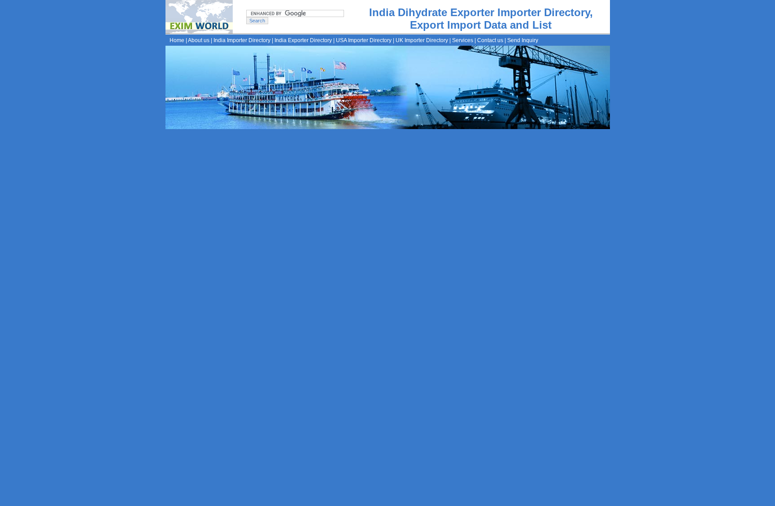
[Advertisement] (420, 166)
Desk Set (495, 362)
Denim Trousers (456, 362)
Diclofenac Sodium (311, 362)
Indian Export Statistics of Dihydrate (305, 255)
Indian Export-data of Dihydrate (299, 243)
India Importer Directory (241, 40)
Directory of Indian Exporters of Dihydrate (314, 232)
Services (462, 40)
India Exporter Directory (303, 40)
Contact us (490, 40)
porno (171, 133)
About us (198, 40)
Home (177, 40)
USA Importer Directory (364, 40)
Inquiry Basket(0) (432, 499)
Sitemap (397, 499)
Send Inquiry (522, 40)
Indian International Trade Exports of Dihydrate (321, 278)
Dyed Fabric (412, 362)
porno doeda (216, 133)
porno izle (190, 133)
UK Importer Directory (422, 40)
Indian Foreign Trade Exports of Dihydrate (314, 267)
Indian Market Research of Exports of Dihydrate (322, 290)
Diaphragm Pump (367, 362)
